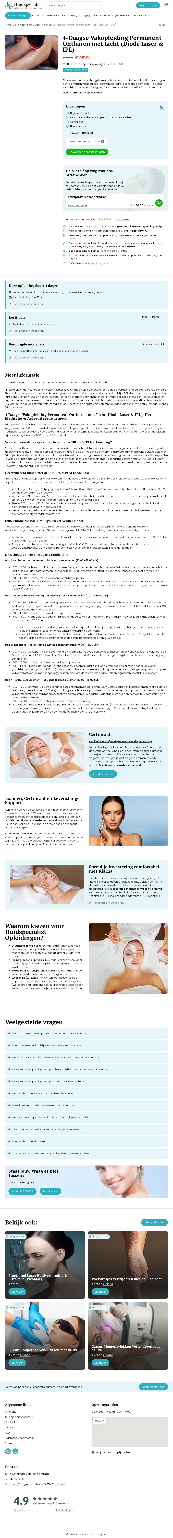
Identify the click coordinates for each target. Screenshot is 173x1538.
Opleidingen (19, 24)
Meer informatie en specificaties (82, 92)
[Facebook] (8, 1451)
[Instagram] (15, 1451)
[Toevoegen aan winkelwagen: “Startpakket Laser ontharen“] (159, 203)
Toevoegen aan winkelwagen (87, 152)
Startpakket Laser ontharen (87, 197)
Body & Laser (33, 24)
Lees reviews (122, 219)
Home (8, 24)
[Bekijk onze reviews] (43, 1503)
